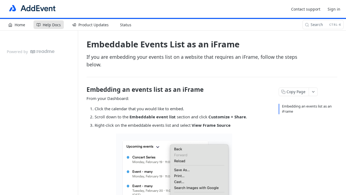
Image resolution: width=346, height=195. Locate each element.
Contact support (305, 9)
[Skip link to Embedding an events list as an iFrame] (83, 89)
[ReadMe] (42, 52)
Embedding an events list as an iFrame (307, 109)
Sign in (334, 9)
